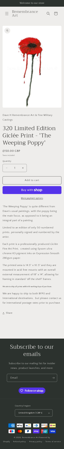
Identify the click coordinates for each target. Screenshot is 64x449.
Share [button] (9, 313)
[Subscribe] (53, 378)
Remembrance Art (30, 437)
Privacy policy (35, 442)
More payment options (32, 198)
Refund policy (19, 442)
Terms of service (53, 442)
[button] (7, 13)
